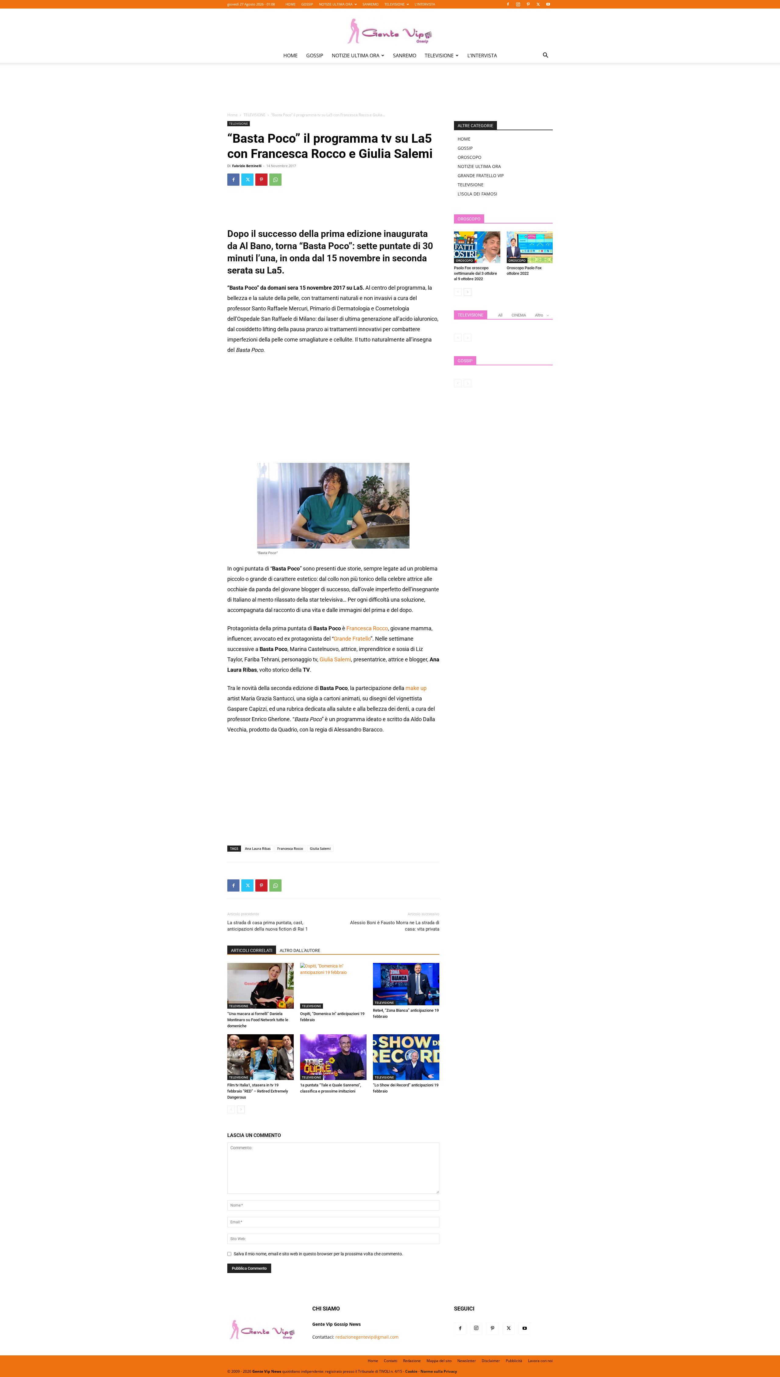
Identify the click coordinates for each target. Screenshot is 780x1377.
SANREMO (371, 4)
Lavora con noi (540, 1360)
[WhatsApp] (275, 179)
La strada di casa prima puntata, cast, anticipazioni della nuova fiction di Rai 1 (267, 926)
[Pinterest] (528, 4)
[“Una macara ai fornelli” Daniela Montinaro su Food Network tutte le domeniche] (260, 986)
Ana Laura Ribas (258, 848)
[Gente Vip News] (390, 28)
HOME (290, 4)
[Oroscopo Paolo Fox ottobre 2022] (530, 247)
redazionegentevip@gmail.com (367, 1337)
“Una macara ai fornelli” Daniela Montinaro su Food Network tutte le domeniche (257, 1019)
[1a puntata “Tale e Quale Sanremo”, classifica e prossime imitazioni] (333, 1057)
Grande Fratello (352, 638)
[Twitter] (538, 4)
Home (232, 114)
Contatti (390, 1360)
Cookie (411, 1371)
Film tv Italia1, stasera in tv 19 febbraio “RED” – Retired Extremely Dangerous (257, 1091)
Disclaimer (491, 1360)
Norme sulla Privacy (438, 1371)
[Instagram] (518, 4)
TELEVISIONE (395, 4)
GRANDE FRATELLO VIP (481, 175)
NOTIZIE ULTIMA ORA (336, 4)
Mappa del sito (439, 1360)
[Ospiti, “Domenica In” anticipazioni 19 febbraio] (333, 986)
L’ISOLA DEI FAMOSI (477, 194)
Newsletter (466, 1360)
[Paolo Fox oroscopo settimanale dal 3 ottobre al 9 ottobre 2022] (477, 247)
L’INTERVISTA (425, 4)
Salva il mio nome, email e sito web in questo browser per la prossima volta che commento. (318, 1253)
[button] (545, 56)
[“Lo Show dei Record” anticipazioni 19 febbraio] (406, 1057)
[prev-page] (231, 1109)
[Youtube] (548, 4)
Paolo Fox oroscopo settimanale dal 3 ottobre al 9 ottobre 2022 (475, 273)
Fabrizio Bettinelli (246, 165)
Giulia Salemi (335, 659)
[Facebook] (507, 4)
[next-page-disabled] (467, 338)
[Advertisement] (390, 92)
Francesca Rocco (367, 628)
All (500, 315)
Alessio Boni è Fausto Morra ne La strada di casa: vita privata (394, 926)
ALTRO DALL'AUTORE (300, 950)
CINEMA (519, 315)
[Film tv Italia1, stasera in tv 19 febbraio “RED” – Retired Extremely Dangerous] (260, 1057)
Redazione (412, 1360)
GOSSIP (307, 4)
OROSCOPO (469, 157)
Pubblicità (514, 1360)
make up (416, 688)
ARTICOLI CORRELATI (251, 950)
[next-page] (241, 1109)
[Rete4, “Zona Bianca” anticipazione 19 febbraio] (406, 984)
